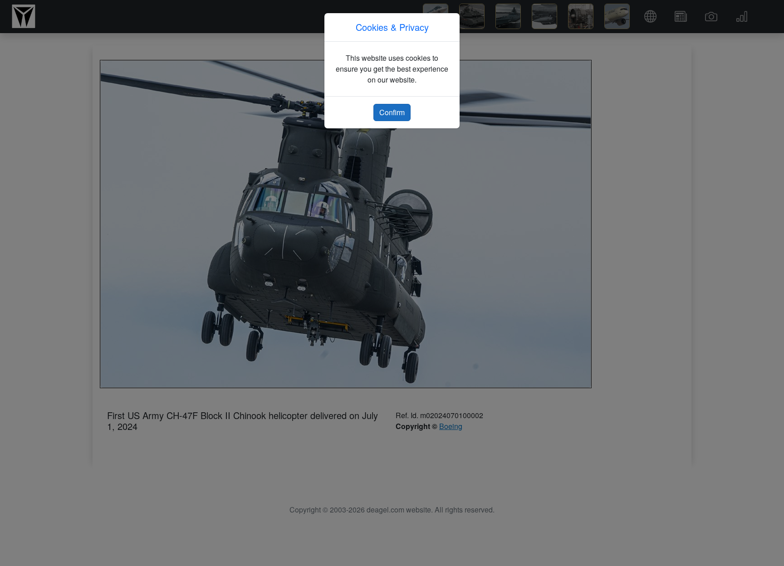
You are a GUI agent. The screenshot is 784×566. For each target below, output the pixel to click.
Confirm (392, 112)
